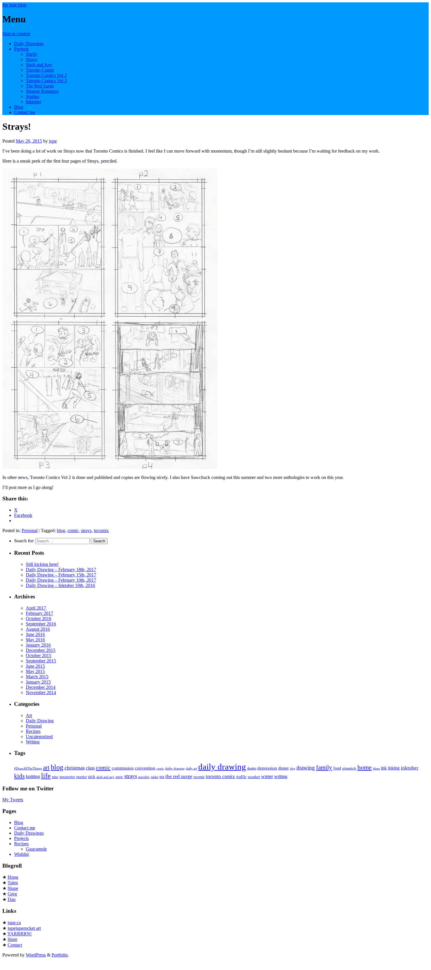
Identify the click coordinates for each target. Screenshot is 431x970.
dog (292, 768)
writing (280, 776)
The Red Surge (40, 85)
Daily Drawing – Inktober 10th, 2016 (60, 585)
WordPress (36, 954)
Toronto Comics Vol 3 (46, 80)
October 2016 (38, 618)
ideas (376, 768)
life (46, 776)
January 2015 (38, 681)
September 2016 (41, 623)
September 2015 (41, 660)
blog (61, 530)
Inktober (33, 101)
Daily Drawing (40, 720)
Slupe (13, 888)
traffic (241, 776)
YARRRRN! (19, 933)
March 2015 (37, 676)
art (46, 767)
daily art (191, 768)
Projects (21, 48)
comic (73, 530)
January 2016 (38, 644)
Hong (13, 877)
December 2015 (40, 650)
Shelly (32, 54)
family (324, 767)
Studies (32, 96)
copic (160, 768)
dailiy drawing (175, 768)
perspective (67, 777)
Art (29, 715)
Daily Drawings (29, 43)
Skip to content (16, 33)
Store (12, 939)
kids (19, 776)
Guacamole (36, 848)
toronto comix (220, 776)
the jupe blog (14, 4)
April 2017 (36, 607)
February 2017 (39, 613)
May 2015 (35, 671)
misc (55, 777)
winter (267, 776)
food (337, 768)
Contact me (24, 112)
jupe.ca (14, 922)
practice (81, 777)
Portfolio (60, 954)
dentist (251, 768)
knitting (33, 776)
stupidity (144, 777)
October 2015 (38, 655)
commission (123, 767)
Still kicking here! (42, 564)
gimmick (349, 768)
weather (254, 777)
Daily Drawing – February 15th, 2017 (61, 574)
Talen (13, 882)
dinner (283, 768)
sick (91, 776)
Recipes (33, 731)
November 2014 (41, 692)
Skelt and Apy (39, 64)
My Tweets (12, 799)
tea (161, 776)
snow (119, 777)
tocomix (101, 530)
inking (394, 767)
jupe (53, 141)
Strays (31, 59)
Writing (33, 741)
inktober (409, 768)
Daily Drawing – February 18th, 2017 (61, 569)
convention (145, 767)
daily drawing (222, 766)
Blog (18, 106)
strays (86, 530)
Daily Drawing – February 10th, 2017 (61, 580)
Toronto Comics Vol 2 (46, 75)
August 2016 (38, 629)
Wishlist (21, 854)
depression (267, 767)
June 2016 (35, 634)
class (90, 768)
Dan (12, 899)
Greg (12, 893)
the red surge (178, 776)
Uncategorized (39, 736)
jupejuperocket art (24, 928)
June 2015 (35, 666)
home (364, 767)
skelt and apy (105, 777)
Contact (15, 944)
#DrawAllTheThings (28, 768)
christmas (75, 768)
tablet (154, 777)
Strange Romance (42, 91)
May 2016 (35, 639)
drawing (305, 768)
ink (384, 767)
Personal (30, 530)
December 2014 (40, 687)
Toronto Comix (40, 70)
